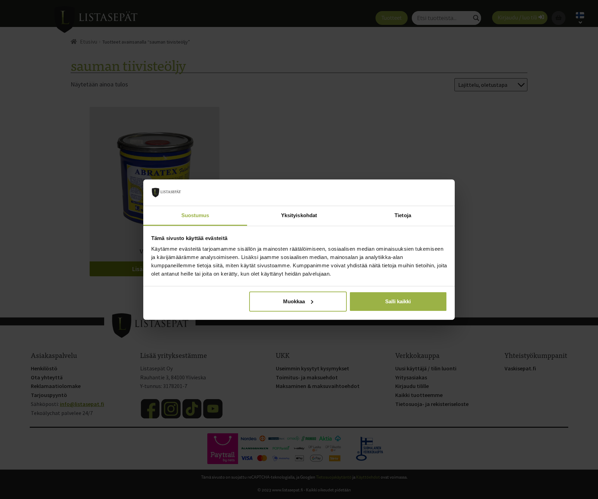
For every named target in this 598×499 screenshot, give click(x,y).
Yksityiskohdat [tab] (299, 215)
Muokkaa (294, 301)
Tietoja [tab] (403, 215)
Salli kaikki (398, 301)
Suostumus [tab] (195, 215)
